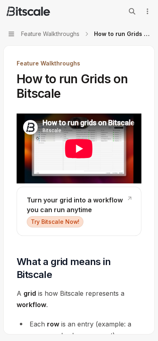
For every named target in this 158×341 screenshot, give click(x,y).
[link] (79, 211)
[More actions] (147, 11)
